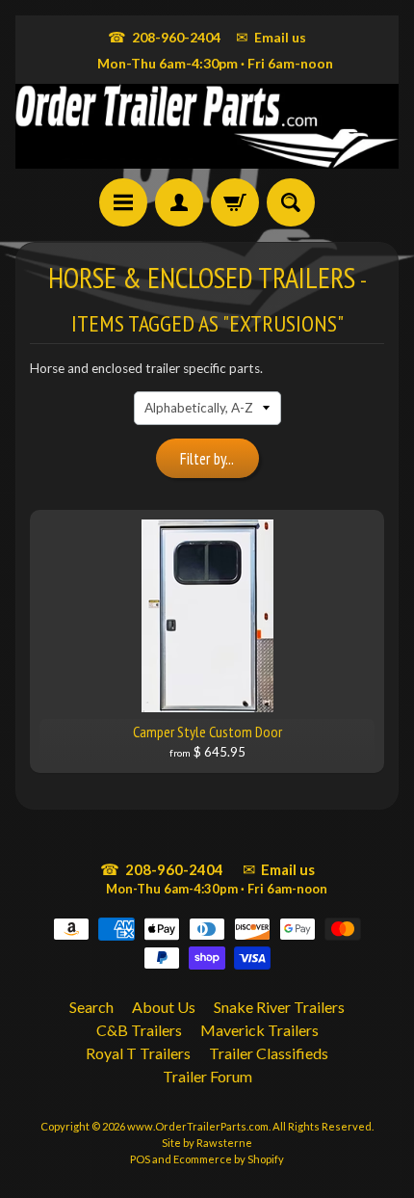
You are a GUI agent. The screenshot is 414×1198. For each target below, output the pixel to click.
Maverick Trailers (259, 1030)
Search (91, 1007)
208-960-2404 (164, 36)
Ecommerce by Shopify (228, 1159)
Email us (271, 36)
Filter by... (207, 458)
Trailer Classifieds (268, 1053)
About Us (163, 1007)
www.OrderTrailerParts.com (198, 1126)
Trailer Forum (207, 1076)
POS (140, 1159)
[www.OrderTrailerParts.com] (207, 126)
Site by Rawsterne (207, 1142)
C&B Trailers (139, 1030)
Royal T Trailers (138, 1053)
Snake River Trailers (279, 1007)
